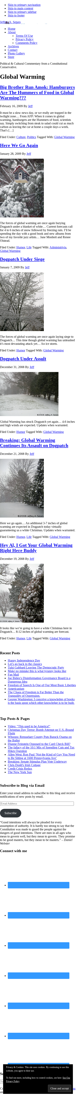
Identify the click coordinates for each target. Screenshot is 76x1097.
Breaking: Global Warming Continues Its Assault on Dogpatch (34, 443)
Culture (21, 137)
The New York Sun (20, 772)
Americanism (16, 688)
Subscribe (10, 813)
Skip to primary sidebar (22, 12)
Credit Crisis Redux (20, 768)
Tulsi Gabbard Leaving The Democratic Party (36, 667)
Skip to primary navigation (24, 4)
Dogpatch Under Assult (23, 358)
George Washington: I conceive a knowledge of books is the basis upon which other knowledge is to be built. (41, 701)
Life (29, 247)
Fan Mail (13, 674)
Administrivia (57, 247)
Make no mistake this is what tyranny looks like (37, 671)
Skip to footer (16, 15)
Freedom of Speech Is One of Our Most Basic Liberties (42, 685)
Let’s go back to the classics (25, 664)
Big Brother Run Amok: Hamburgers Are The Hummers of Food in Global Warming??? (37, 92)
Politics (31, 137)
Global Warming (64, 137)
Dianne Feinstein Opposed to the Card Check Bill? (39, 744)
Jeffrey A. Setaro (10, 22)
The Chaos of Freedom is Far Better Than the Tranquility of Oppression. (36, 694)
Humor (20, 247)
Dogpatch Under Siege (22, 259)
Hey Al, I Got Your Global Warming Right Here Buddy (36, 548)
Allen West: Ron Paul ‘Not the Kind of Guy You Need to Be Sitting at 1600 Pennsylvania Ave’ (41, 756)
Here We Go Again (19, 145)
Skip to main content (20, 8)
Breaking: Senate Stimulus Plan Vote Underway (37, 761)
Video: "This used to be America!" (29, 726)
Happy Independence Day (24, 660)
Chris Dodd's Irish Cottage (24, 765)
